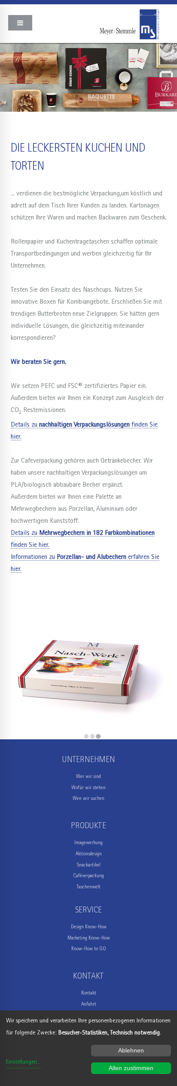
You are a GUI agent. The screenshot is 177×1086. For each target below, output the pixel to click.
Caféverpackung (88, 875)
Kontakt (88, 993)
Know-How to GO (88, 948)
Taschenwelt (88, 887)
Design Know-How (89, 926)
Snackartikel (89, 865)
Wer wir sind (88, 776)
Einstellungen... (23, 1062)
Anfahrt (88, 1004)
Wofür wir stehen (88, 787)
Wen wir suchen (88, 798)
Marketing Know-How (88, 938)
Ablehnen (131, 1050)
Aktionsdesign (89, 853)
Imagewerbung (88, 842)
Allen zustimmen (131, 1068)
